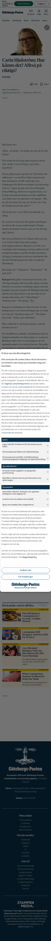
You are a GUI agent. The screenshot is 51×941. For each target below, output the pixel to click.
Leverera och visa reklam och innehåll (17, 499)
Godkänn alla (25, 570)
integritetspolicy (29, 557)
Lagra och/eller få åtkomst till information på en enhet (22, 445)
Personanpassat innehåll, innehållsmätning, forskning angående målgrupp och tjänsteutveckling (23, 458)
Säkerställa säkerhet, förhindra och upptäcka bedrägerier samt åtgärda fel (20, 493)
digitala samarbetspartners (17, 383)
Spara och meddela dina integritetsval (18, 505)
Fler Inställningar (25, 577)
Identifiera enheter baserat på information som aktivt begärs (21, 479)
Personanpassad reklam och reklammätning (20, 452)
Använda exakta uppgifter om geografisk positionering (19, 472)
